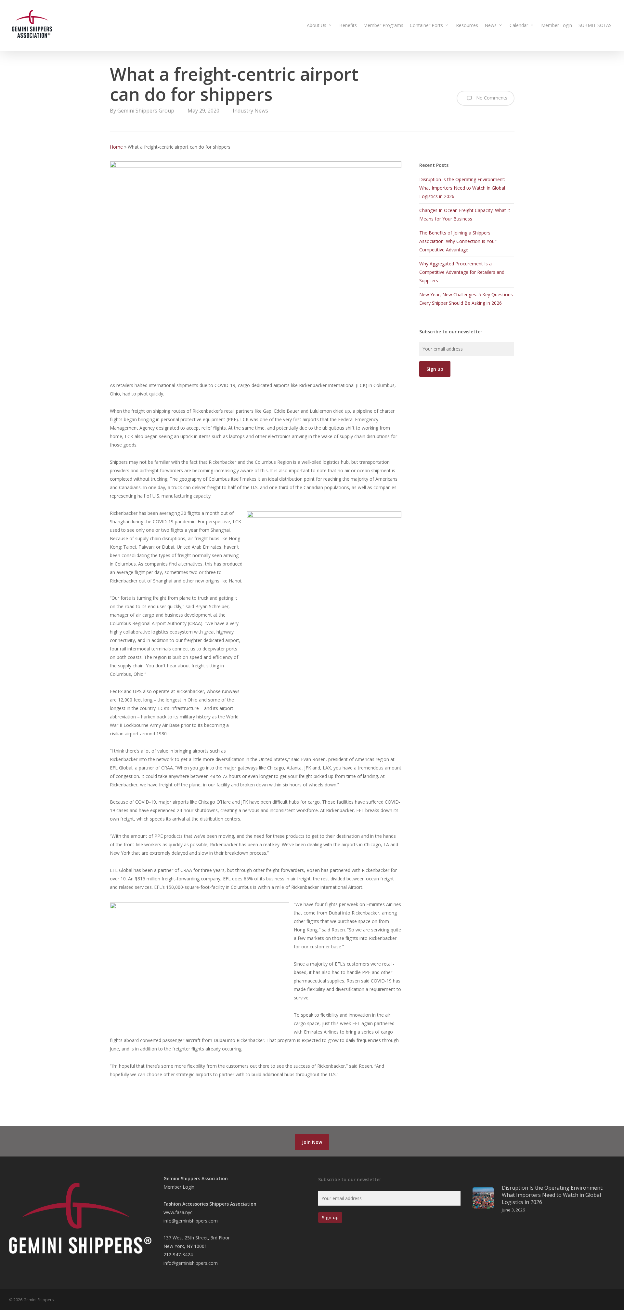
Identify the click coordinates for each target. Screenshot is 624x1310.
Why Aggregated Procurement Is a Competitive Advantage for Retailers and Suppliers (461, 272)
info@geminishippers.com (190, 1221)
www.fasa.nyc (177, 1212)
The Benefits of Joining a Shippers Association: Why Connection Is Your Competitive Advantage (457, 241)
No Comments (491, 98)
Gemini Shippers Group (145, 110)
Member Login (178, 1187)
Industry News (250, 110)
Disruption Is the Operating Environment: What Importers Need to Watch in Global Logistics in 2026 (462, 187)
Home (116, 147)
